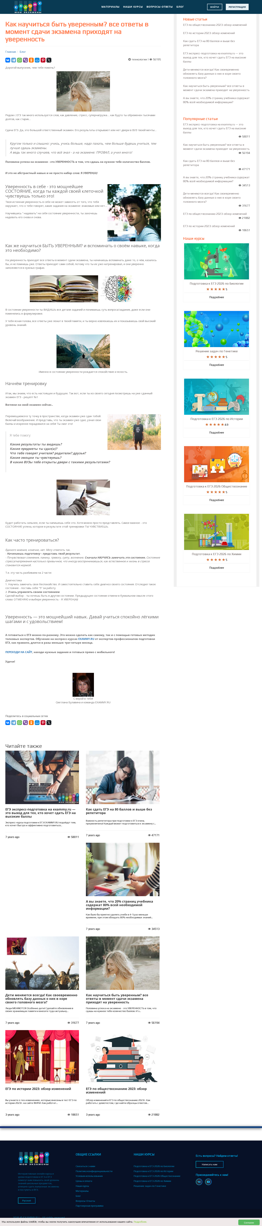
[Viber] (25, 60)
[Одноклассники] (31, 60)
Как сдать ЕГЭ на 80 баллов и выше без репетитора (119, 811)
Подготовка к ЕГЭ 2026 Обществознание (157, 1176)
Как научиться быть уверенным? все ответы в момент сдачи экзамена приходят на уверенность (117, 998)
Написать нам (209, 1164)
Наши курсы (133, 6)
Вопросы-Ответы (160, 6)
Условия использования (89, 1176)
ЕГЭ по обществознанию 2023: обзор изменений (116, 1090)
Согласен (249, 1222)
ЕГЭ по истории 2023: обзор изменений (38, 1089)
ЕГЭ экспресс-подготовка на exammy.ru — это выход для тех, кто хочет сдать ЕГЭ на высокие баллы (40, 813)
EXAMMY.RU (86, 639)
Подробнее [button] (216, 297)
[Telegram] (13, 60)
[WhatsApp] (19, 60)
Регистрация (237, 7)
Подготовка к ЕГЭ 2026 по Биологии (154, 1166)
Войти (214, 7)
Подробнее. (140, 1221)
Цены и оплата (84, 1181)
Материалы (110, 6)
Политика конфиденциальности (94, 1171)
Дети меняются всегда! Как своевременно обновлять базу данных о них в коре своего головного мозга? (41, 998)
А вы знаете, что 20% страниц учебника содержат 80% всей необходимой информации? (119, 905)
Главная (10, 51)
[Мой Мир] (37, 60)
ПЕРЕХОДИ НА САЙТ (18, 652)
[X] (49, 60)
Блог (180, 6)
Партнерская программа (89, 1205)
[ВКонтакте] (7, 60)
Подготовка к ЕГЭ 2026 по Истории (153, 1171)
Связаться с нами (85, 1166)
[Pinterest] (43, 60)
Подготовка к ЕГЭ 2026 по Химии (152, 1181)
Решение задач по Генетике (150, 1186)
